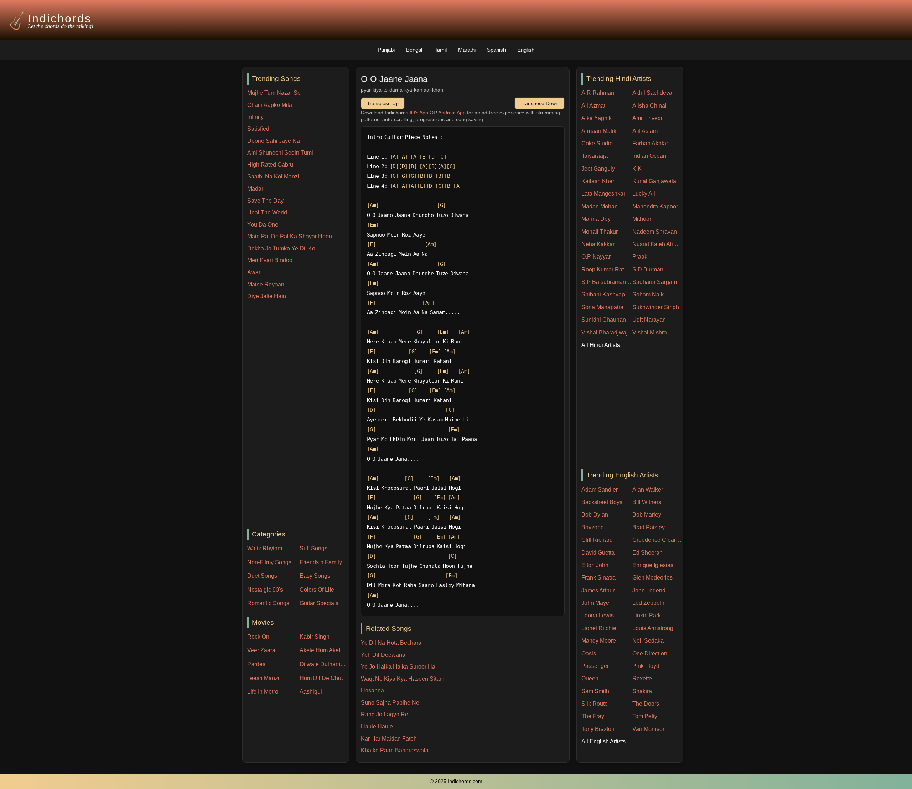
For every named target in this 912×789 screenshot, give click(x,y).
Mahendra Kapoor (655, 206)
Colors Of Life (317, 590)
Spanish (496, 50)
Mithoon (642, 219)
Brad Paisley (648, 527)
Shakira (642, 691)
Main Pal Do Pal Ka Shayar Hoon (289, 236)
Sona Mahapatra (602, 307)
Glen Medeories (652, 578)
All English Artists (603, 741)
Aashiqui (311, 692)
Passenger (595, 666)
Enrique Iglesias (652, 565)
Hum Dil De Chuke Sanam (324, 678)
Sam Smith (595, 691)
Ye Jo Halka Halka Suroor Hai (399, 667)
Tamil (441, 50)
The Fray (592, 716)
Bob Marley (646, 515)
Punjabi (386, 50)
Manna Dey (596, 219)
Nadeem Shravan (654, 232)
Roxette (642, 678)
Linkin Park (646, 615)
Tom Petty (644, 716)
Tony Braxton (598, 729)
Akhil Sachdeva (652, 93)
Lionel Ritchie (598, 628)
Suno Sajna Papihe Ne (390, 703)
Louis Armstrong (652, 628)
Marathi (467, 50)
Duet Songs (262, 576)
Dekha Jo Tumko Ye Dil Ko (281, 248)
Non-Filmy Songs (269, 562)
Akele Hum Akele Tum (324, 650)
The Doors (645, 704)
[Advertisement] (298, 415)
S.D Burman (647, 269)
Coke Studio (597, 143)
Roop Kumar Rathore (606, 269)
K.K (637, 169)
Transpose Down (539, 103)
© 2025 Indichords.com (456, 781)
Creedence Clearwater (657, 540)
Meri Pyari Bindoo (269, 260)
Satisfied (258, 129)
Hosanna (372, 690)
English (525, 50)
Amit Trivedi (647, 118)
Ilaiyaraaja (594, 156)
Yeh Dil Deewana (383, 655)
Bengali (414, 50)
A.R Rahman (597, 93)
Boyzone (592, 527)
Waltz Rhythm (264, 548)
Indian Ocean (649, 156)
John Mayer (596, 603)
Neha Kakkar (598, 244)
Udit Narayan (649, 320)
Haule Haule (377, 726)
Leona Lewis (597, 615)
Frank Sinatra (598, 578)
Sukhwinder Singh (655, 307)
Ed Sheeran (647, 553)
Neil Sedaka (648, 641)
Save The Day (265, 201)
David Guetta (598, 553)
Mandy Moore (598, 641)
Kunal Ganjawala (654, 181)
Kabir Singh (315, 637)
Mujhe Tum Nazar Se (274, 93)
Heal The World (267, 212)
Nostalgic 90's (265, 590)
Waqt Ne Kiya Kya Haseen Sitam (402, 679)
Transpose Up (383, 103)
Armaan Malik (598, 131)
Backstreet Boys (601, 502)
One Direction (649, 653)
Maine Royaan (265, 284)
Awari (254, 272)
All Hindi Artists (600, 345)
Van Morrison (649, 729)
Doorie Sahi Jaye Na (273, 141)
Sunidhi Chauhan (603, 320)
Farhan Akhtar (650, 143)
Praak (639, 257)
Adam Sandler (599, 490)
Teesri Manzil (264, 678)
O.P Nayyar (596, 257)
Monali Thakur (599, 232)
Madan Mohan (599, 206)
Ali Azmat (593, 106)
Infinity (255, 117)
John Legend (648, 590)
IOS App (419, 112)
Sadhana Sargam (654, 282)
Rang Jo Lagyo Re (384, 714)
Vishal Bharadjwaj (604, 332)
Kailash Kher (597, 181)
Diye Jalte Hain (266, 296)
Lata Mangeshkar (603, 194)
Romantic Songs (268, 603)
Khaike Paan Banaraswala (395, 750)
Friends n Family (321, 562)
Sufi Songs (313, 548)
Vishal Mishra (649, 332)
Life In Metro (262, 692)
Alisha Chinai (649, 106)
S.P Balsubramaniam (606, 282)
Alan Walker (647, 490)
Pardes (256, 664)
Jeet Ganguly (598, 169)
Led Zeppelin (649, 603)
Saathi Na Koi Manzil (274, 176)
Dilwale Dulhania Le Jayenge (324, 664)
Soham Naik (648, 294)
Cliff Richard (597, 540)
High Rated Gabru (270, 165)
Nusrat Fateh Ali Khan (657, 244)
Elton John (594, 565)
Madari (256, 189)
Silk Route (594, 704)
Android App (452, 112)
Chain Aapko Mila (269, 105)
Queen (589, 678)
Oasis (588, 653)
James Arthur (598, 590)
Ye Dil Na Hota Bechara (391, 643)
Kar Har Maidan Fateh (389, 739)
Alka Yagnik (596, 118)
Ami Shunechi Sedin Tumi (280, 153)
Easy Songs (315, 576)
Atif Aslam (645, 131)
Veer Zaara (261, 650)
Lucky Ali (643, 194)
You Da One (262, 225)
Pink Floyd (645, 666)
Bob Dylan (594, 515)
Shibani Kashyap (603, 294)
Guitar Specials (319, 603)
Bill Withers (646, 502)
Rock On (258, 637)
